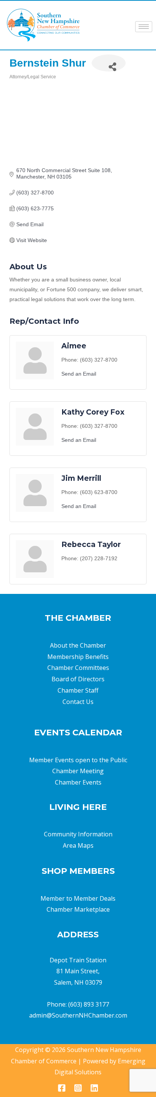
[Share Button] (109, 62)
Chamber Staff (78, 690)
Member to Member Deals (78, 898)
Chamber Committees (78, 667)
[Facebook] (62, 1088)
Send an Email (78, 374)
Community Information (78, 834)
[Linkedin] (94, 1088)
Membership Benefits (78, 657)
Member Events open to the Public (78, 760)
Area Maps (78, 845)
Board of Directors (78, 679)
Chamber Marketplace (78, 909)
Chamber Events (78, 782)
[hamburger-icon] (143, 26)
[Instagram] (78, 1088)
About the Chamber (78, 645)
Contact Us (78, 702)
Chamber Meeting (78, 771)
